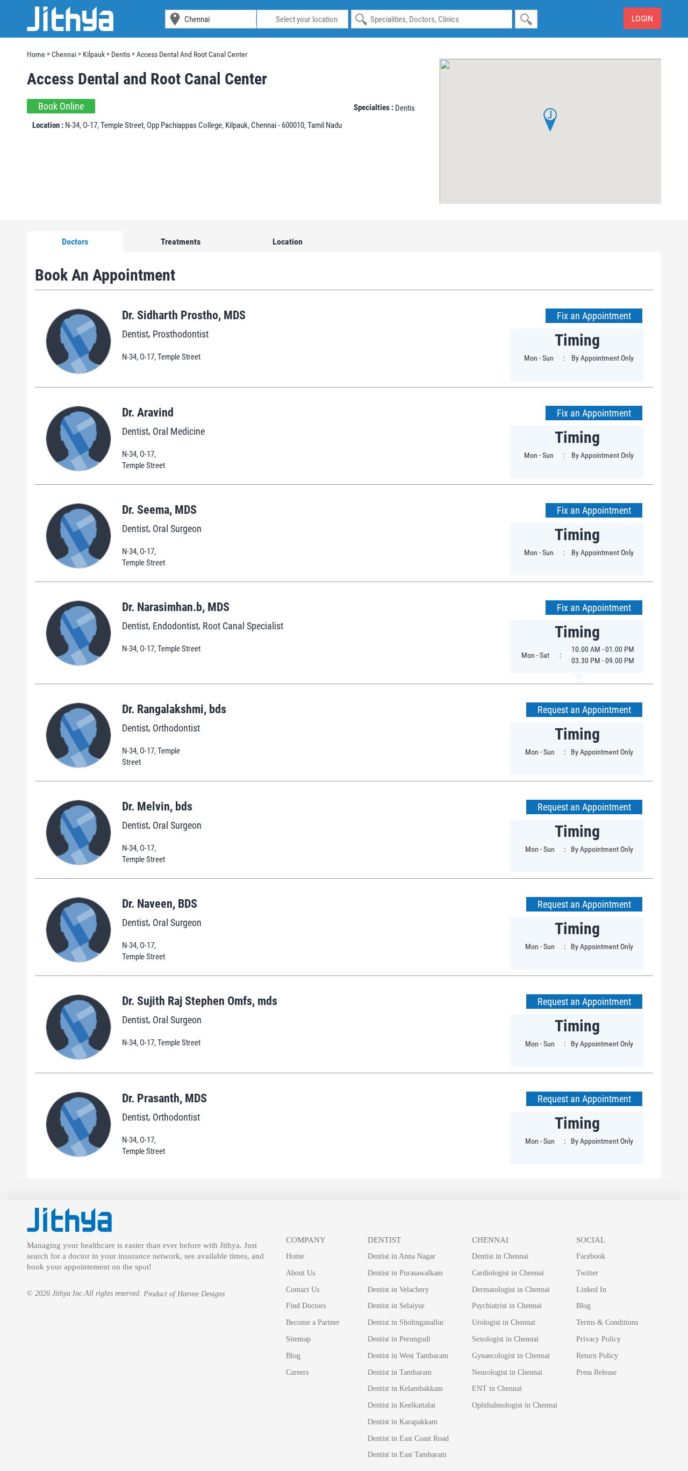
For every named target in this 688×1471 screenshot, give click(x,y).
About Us (300, 1273)
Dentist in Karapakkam (403, 1422)
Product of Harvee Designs (184, 1294)
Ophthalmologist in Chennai (514, 1405)
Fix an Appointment (594, 315)
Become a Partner (313, 1322)
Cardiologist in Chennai (508, 1273)
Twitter (587, 1273)
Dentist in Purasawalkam (405, 1273)
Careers (297, 1372)
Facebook (590, 1256)
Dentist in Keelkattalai (401, 1405)
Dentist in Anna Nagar (401, 1256)
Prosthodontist (181, 334)
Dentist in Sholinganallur (406, 1322)
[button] (550, 120)
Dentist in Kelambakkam (405, 1388)
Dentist (135, 334)
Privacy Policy (598, 1339)
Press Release (596, 1372)
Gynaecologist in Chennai (511, 1356)
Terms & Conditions (607, 1322)
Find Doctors (306, 1306)
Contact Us (302, 1290)
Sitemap (298, 1339)
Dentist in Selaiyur (396, 1306)
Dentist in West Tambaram (408, 1356)
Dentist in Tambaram (400, 1372)
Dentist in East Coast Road (408, 1438)
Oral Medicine (179, 431)
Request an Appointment (584, 709)
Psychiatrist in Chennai (507, 1306)
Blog (293, 1356)
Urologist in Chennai (503, 1322)
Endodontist (175, 626)
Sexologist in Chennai (505, 1339)
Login (642, 18)
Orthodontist (176, 728)
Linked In (591, 1290)
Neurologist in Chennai (507, 1372)
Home (295, 1256)
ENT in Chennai (497, 1388)
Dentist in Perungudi (399, 1339)
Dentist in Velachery (398, 1290)
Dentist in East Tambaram (407, 1455)
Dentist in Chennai (500, 1256)
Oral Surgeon (177, 528)
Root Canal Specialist (243, 626)
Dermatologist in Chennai (511, 1290)
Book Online (61, 106)
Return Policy (597, 1356)
